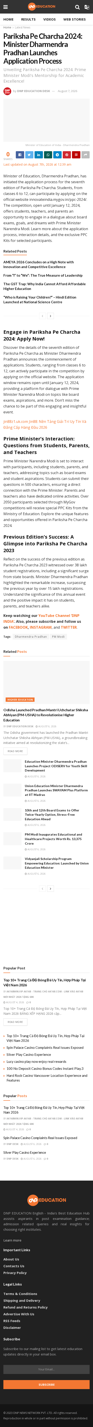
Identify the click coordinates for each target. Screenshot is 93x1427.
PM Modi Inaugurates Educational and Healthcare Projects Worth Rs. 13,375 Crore (53, 838)
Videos (49, 19)
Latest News (22, 27)
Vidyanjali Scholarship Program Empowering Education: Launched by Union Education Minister (57, 863)
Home (8, 19)
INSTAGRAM (41, 627)
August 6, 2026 (47, 726)
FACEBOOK (18, 627)
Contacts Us (13, 1266)
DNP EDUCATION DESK (33, 91)
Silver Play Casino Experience (29, 1054)
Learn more (12, 1240)
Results (28, 19)
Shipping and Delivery (21, 1300)
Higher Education (20, 699)
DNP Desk (13, 1144)
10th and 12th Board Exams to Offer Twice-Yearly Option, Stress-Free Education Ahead (52, 814)
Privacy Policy (15, 1272)
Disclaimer (12, 1327)
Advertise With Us (18, 1314)
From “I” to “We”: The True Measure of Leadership (43, 275)
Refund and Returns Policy (25, 1307)
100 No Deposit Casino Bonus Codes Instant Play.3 (45, 1068)
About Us (11, 1259)
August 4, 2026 (14, 1002)
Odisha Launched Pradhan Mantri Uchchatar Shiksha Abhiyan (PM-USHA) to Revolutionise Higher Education (45, 715)
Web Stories (74, 19)
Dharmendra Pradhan (31, 637)
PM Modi (58, 637)
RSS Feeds (11, 1320)
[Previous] (42, 316)
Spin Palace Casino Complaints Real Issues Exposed (45, 1047)
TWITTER (69, 627)
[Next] (50, 316)
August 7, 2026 (67, 91)
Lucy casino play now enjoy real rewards (36, 1061)
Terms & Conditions (20, 1293)
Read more (15, 751)
